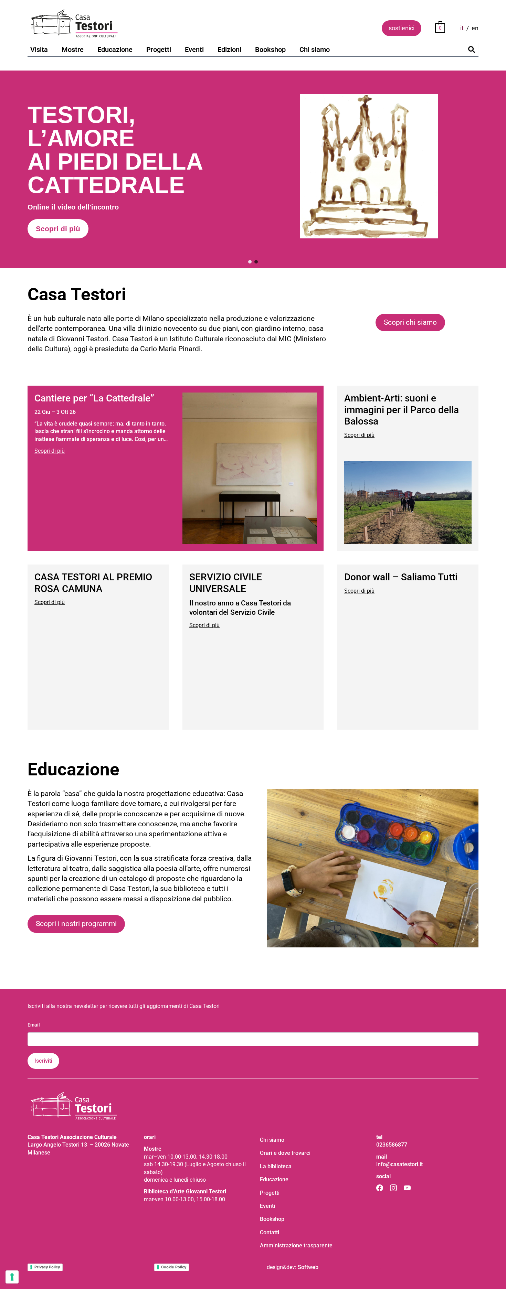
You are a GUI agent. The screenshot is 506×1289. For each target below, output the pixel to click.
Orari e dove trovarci (285, 1153)
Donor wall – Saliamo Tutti (400, 577)
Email (34, 1025)
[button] (253, 170)
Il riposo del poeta (108, 114)
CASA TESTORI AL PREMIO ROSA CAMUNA (93, 582)
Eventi (194, 49)
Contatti (269, 1232)
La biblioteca (276, 1166)
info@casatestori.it (399, 1164)
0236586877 (391, 1144)
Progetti (158, 49)
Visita (39, 49)
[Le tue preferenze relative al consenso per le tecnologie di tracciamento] (12, 1276)
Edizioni (229, 49)
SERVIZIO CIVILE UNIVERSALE (225, 582)
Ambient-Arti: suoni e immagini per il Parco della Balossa (401, 410)
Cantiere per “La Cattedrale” (94, 398)
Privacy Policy (47, 1267)
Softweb (308, 1267)
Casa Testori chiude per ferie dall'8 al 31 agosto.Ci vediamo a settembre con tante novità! (122, 192)
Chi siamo (314, 49)
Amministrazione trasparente (296, 1245)
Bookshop (270, 49)
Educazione (115, 49)
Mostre (73, 49)
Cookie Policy (173, 1267)
